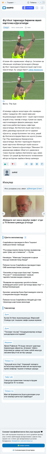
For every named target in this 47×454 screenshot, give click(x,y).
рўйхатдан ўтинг (34, 188)
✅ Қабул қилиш (23, 445)
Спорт (6, 27)
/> (4, 101)
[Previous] (3, 214)
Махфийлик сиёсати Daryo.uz (22, 441)
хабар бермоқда (35, 70)
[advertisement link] (28, 8)
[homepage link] (8, 8)
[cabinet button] (42, 8)
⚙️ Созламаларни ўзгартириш (23, 450)
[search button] (37, 8)
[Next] (44, 214)
